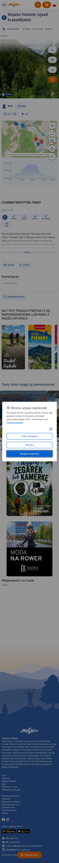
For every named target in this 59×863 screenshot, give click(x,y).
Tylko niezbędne (29, 436)
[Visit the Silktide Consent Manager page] (50, 429)
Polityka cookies (15, 422)
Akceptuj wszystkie (29, 454)
